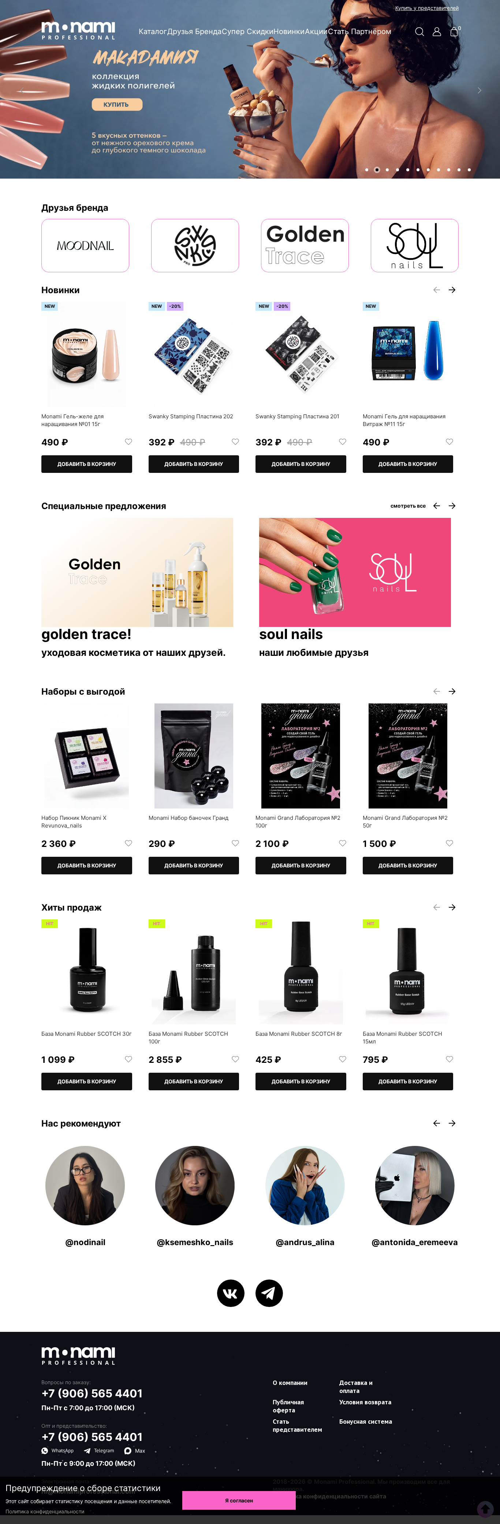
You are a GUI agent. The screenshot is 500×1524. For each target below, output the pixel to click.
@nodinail (85, 1242)
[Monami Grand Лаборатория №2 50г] (408, 755)
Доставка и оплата (356, 1386)
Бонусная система (365, 1421)
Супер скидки (247, 31)
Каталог (153, 31)
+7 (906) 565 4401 (92, 1393)
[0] (454, 34)
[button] (366, 169)
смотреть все (408, 505)
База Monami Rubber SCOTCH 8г (298, 1033)
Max (140, 1451)
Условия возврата (365, 1402)
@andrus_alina (305, 1242)
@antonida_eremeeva (415, 1242)
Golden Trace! (86, 634)
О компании (290, 1382)
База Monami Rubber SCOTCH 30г (86, 1033)
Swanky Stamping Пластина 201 (297, 416)
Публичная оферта (288, 1406)
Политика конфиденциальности (44, 1511)
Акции (316, 31)
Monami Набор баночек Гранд (188, 817)
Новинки (289, 31)
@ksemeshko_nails (195, 1242)
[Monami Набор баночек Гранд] (194, 755)
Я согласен (239, 1500)
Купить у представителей (427, 8)
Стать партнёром (359, 31)
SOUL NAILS (291, 634)
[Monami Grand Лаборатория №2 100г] (300, 755)
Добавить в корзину (86, 464)
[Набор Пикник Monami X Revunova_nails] (86, 755)
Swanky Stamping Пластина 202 (191, 416)
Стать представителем (297, 1425)
